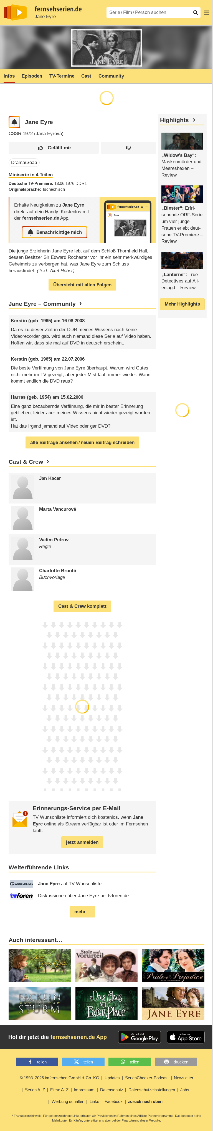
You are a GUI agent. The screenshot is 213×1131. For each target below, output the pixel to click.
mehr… (82, 911)
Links (94, 1101)
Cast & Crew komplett (82, 606)
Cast (86, 76)
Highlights (174, 120)
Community (111, 76)
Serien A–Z (35, 1089)
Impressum (84, 1089)
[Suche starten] (196, 12)
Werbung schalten (68, 1101)
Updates (112, 1077)
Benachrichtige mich (59, 232)
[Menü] (206, 12)
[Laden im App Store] (186, 1037)
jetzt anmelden (82, 842)
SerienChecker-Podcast (147, 1077)
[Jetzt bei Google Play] (139, 1037)
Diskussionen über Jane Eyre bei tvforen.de (83, 895)
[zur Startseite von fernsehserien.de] (15, 12)
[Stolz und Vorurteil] (106, 966)
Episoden (32, 76)
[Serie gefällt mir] (54, 148)
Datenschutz (111, 1089)
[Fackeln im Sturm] (40, 1003)
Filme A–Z (59, 1089)
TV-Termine (61, 76)
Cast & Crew (26, 461)
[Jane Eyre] (128, 220)
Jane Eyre (45, 16)
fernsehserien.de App (78, 1037)
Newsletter (183, 1077)
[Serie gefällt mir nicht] (128, 148)
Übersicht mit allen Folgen (82, 284)
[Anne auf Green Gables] (40, 966)
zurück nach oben (145, 1101)
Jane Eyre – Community (42, 304)
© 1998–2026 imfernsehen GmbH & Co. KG (59, 1077)
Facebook (114, 1101)
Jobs (184, 1089)
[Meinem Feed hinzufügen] (14, 122)
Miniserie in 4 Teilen (31, 174)
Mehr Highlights (182, 304)
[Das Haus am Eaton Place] (106, 1003)
